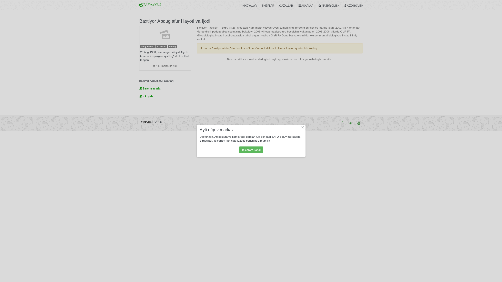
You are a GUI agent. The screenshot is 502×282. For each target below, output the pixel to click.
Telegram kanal (251, 149)
